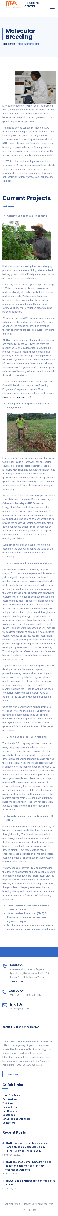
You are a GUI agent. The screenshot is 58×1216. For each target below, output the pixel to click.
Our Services (9, 1099)
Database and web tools (16, 1118)
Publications (9, 1107)
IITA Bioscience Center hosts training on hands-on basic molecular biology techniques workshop (28, 1165)
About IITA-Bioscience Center (20, 1027)
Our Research (10, 1111)
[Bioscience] (23, 4)
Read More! (13, 1074)
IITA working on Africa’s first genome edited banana (30, 1182)
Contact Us (8, 1122)
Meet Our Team (11, 1095)
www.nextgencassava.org (16, 397)
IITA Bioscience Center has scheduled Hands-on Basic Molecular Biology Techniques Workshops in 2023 (27, 1147)
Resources (8, 1114)
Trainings (7, 1103)
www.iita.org (17, 981)
